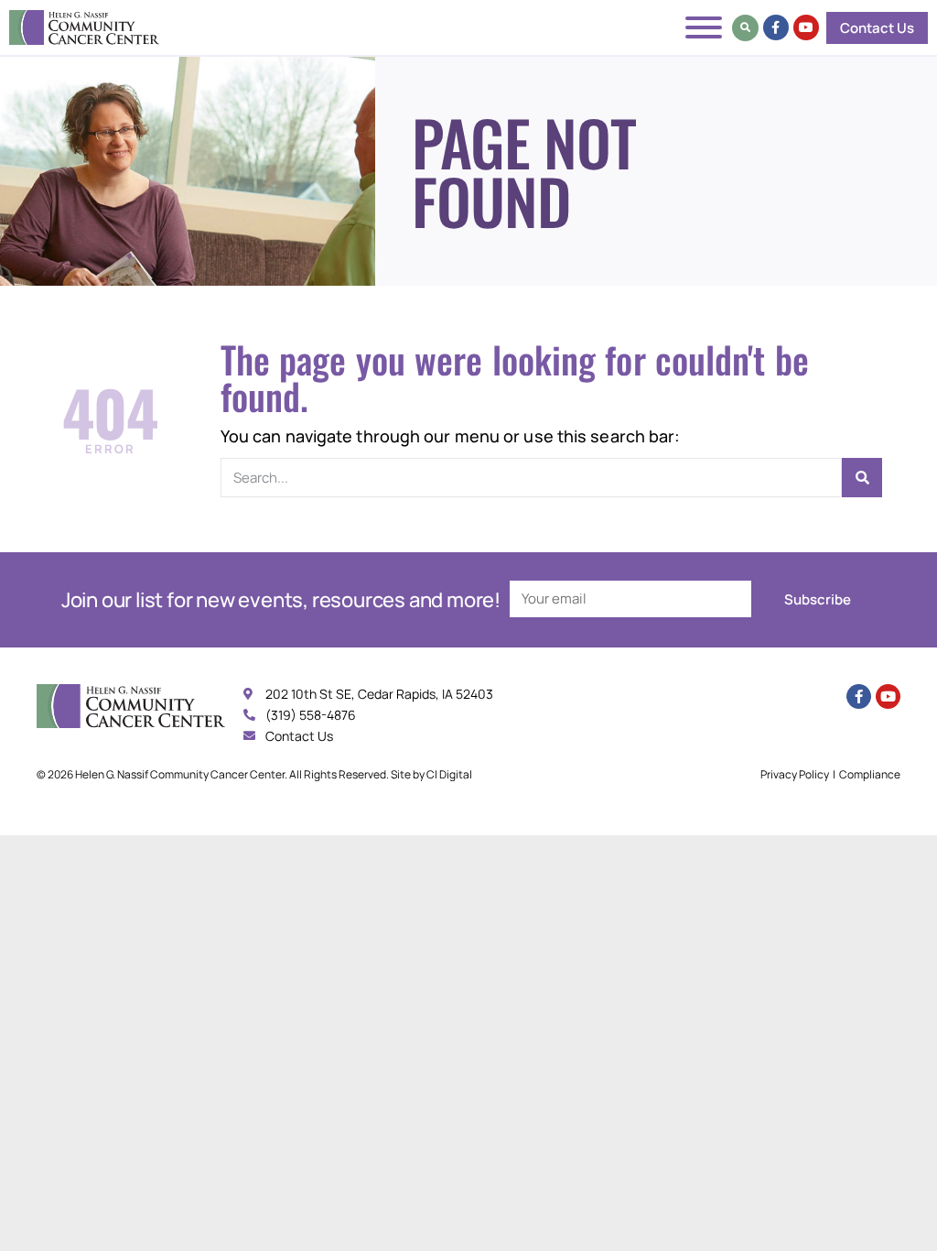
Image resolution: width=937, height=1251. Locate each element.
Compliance (869, 774)
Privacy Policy (794, 774)
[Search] (862, 477)
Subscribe (817, 599)
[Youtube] (806, 27)
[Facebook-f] (776, 27)
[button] (745, 28)
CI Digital (449, 774)
